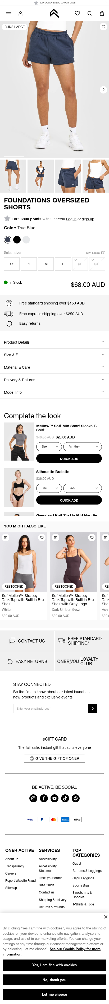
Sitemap (11, 888)
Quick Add (69, 459)
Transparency (14, 866)
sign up (88, 219)
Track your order (50, 878)
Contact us (46, 892)
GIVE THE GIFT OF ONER (57, 758)
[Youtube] (54, 801)
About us (11, 859)
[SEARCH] (90, 13)
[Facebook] (44, 801)
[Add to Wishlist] (103, 26)
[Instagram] (33, 801)
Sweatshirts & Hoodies (82, 895)
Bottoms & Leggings (87, 871)
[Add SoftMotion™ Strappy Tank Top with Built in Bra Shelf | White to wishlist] (42, 537)
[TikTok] (65, 801)
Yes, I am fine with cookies (54, 965)
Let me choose (54, 994)
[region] (54, 958)
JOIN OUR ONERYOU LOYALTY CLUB (57, 2)
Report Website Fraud (20, 881)
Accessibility (48, 859)
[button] (3, 3)
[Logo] (54, 13)
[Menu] (8, 13)
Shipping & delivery (52, 900)
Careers (10, 873)
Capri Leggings (83, 878)
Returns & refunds (52, 907)
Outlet (76, 863)
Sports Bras (80, 885)
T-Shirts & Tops (83, 904)
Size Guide (93, 252)
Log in (71, 219)
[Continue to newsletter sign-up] (92, 708)
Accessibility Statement (48, 868)
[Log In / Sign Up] (20, 13)
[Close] (105, 917)
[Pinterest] (75, 801)
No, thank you (54, 980)
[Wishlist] (77, 13)
